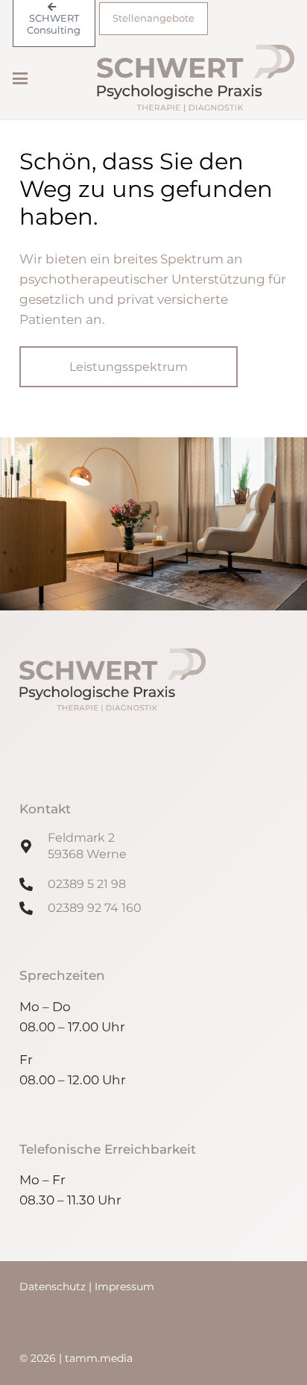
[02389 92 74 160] (33, 908)
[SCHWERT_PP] (195, 78)
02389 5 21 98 (87, 884)
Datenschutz (54, 1286)
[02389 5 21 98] (33, 884)
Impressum (124, 1286)
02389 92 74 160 (95, 908)
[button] (19, 78)
